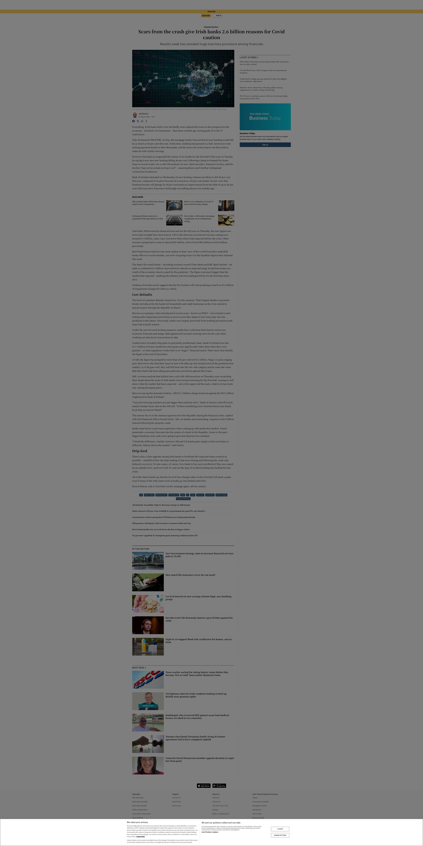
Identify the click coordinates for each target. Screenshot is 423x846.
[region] (211, 832)
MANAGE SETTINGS (280, 835)
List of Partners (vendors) (210, 832)
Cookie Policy (140, 836)
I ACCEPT (280, 829)
